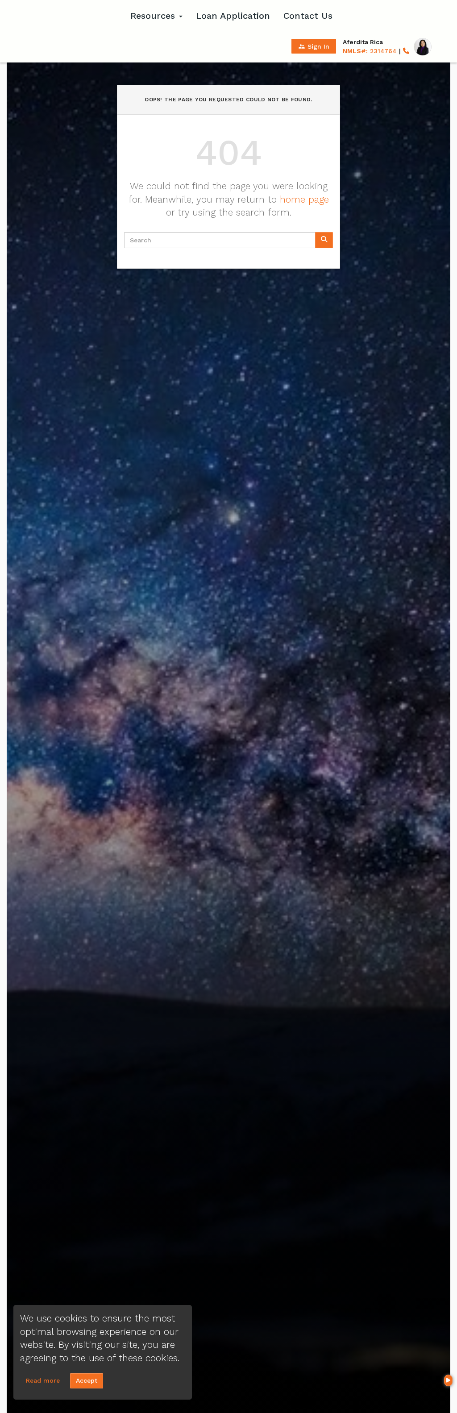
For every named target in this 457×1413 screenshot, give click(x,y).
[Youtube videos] (448, 1380)
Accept (86, 1380)
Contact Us (307, 15)
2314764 (370, 50)
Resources (154, 15)
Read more (43, 1380)
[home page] (68, 15)
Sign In (313, 46)
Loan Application (233, 15)
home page (304, 199)
